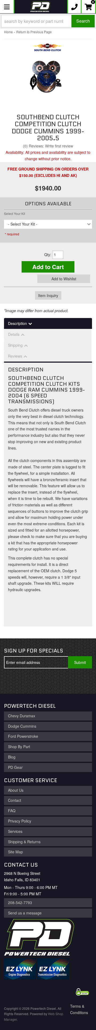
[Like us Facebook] (12, 681)
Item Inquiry (48, 295)
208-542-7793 (20, 902)
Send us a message (25, 912)
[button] (48, 21)
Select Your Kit (14, 213)
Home (8, 31)
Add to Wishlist (63, 278)
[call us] (74, 6)
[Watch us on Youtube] (30, 681)
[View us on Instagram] (47, 681)
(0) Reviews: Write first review (48, 146)
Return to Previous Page (34, 31)
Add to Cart (48, 266)
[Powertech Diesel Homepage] (40, 6)
